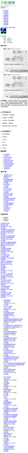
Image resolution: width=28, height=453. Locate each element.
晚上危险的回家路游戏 (10, 333)
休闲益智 (6, 12)
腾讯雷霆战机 (7, 403)
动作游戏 (6, 23)
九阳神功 (6, 441)
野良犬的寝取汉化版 (9, 371)
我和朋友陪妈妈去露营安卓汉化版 (13, 320)
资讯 (10, 27)
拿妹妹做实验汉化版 (9, 345)
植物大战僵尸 (7, 391)
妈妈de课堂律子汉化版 (9, 339)
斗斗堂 (5, 397)
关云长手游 (7, 378)
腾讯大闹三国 (7, 435)
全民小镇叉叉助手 (8, 429)
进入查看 (6, 304)
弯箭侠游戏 (7, 301)
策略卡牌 (6, 16)
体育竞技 (6, 21)
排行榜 (13, 27)
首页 (2, 27)
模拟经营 (6, 18)
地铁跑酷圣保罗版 (8, 314)
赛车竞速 (6, 20)
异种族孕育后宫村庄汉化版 (11, 358)
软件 (7, 27)
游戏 (4, 27)
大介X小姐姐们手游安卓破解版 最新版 (14, 364)
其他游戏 (6, 24)
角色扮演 (6, 10)
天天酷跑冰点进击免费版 (10, 410)
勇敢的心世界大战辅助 (10, 422)
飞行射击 (6, 13)
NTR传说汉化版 (8, 352)
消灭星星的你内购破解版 (10, 416)
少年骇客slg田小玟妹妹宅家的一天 (13, 327)
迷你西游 (6, 384)
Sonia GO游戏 (7, 308)
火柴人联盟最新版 (8, 447)
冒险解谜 (6, 15)
